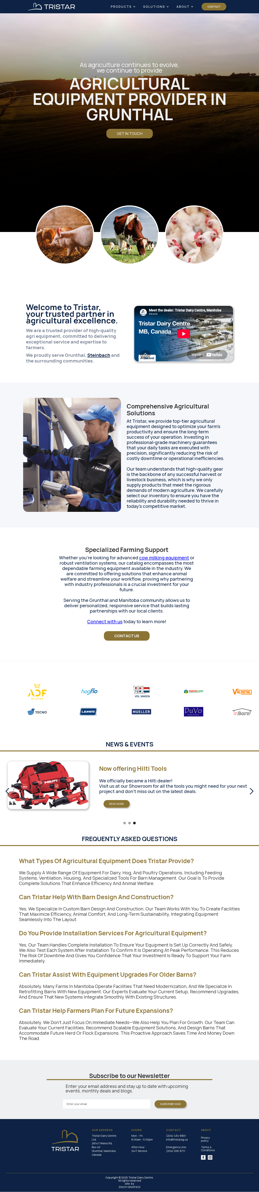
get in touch (129, 133)
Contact (214, 6)
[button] (123, 6)
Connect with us (104, 621)
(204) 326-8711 (175, 1151)
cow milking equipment (164, 557)
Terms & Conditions (208, 1149)
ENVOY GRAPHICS (129, 1187)
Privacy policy (205, 1139)
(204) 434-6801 (176, 1135)
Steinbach (98, 355)
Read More (80, 809)
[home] (51, 6)
